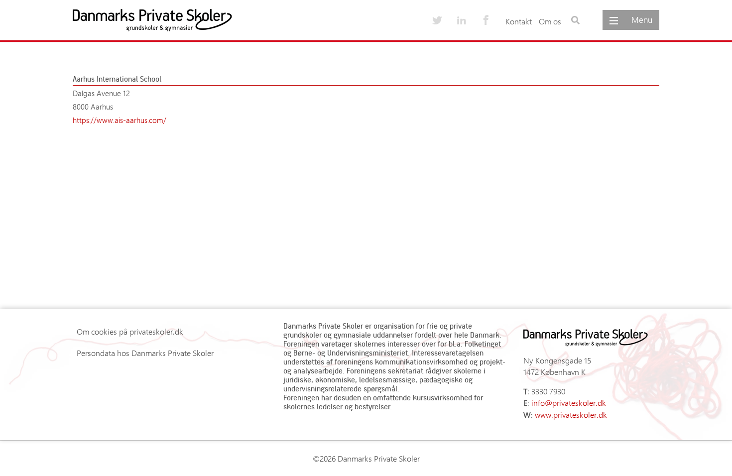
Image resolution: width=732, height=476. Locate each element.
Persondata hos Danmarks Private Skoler (145, 353)
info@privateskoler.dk (568, 402)
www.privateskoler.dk (571, 414)
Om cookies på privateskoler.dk (130, 331)
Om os (550, 21)
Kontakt (518, 21)
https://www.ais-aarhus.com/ (119, 120)
